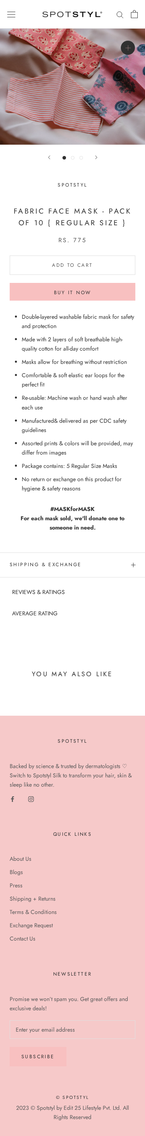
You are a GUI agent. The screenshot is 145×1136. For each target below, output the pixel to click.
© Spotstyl (72, 1097)
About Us (20, 859)
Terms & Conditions (33, 912)
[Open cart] (134, 14)
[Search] (120, 14)
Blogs (16, 872)
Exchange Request (31, 925)
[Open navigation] (11, 14)
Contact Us (22, 939)
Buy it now (72, 292)
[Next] (96, 157)
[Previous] (49, 157)
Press (16, 885)
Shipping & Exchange (46, 564)
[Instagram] (31, 798)
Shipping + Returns (33, 899)
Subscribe (38, 1056)
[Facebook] (12, 798)
